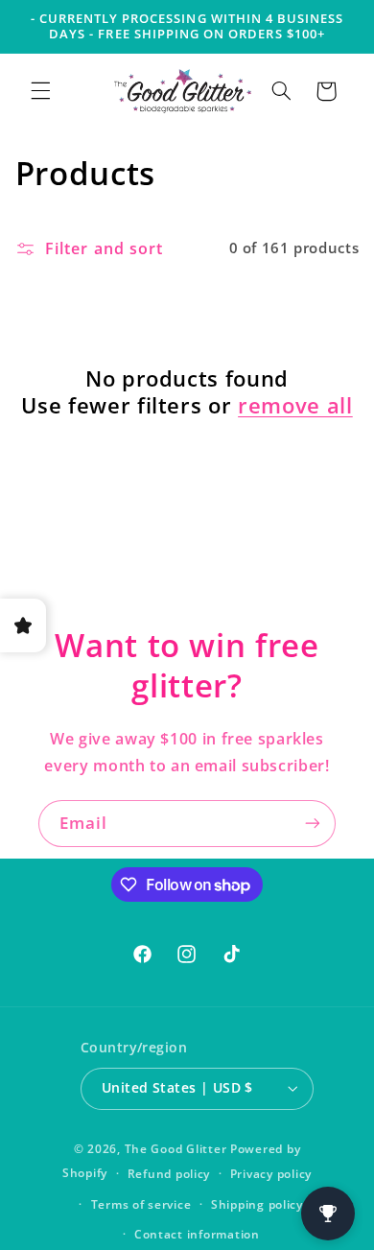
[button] (40, 91)
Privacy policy (271, 1174)
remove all (295, 404)
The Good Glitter (176, 1149)
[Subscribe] (313, 823)
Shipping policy (257, 1204)
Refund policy (169, 1174)
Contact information (197, 1234)
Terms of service (141, 1204)
